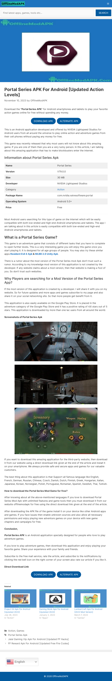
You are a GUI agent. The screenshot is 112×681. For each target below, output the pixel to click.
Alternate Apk (69, 121)
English (19, 662)
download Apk (43, 574)
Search (103, 12)
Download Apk (43, 121)
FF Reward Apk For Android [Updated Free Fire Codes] (38, 643)
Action (60, 189)
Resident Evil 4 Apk (21, 253)
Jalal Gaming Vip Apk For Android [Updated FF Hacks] (38, 639)
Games (20, 630)
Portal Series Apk (17, 634)
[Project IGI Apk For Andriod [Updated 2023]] (20, 598)
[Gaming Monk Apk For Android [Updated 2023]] (55, 598)
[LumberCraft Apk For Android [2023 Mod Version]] (90, 598)
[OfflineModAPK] (13, 3)
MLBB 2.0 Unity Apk (46, 253)
